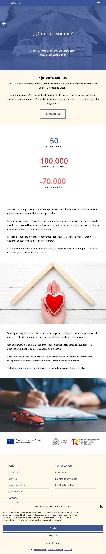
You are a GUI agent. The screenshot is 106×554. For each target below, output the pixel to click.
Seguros (12, 479)
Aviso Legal (68, 550)
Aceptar (53, 528)
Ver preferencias (53, 543)
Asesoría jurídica (16, 485)
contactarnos (28, 368)
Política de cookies (40, 550)
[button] (3, 24)
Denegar (53, 535)
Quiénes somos (15, 491)
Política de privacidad (66, 479)
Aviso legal (60, 472)
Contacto (13, 498)
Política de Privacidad (55, 550)
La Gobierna (13, 3)
